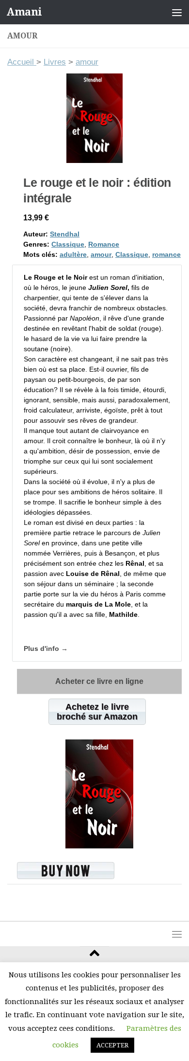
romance (166, 254)
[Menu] (177, 12)
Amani (24, 12)
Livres (55, 62)
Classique (67, 244)
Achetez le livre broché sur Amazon (97, 711)
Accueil (21, 62)
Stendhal (64, 234)
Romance (103, 244)
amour (87, 62)
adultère (73, 254)
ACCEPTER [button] (112, 1045)
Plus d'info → (46, 648)
